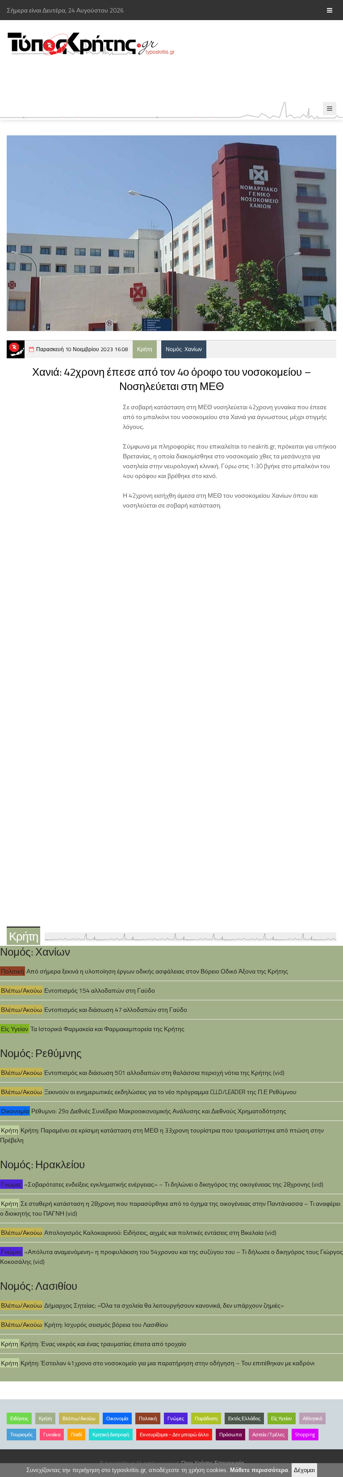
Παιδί (76, 1434)
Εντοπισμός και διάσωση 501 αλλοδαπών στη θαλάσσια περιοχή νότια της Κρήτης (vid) (164, 1072)
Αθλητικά (312, 1418)
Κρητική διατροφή (110, 1434)
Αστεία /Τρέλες (268, 1434)
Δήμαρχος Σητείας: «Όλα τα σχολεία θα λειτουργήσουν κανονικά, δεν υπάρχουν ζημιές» (164, 1305)
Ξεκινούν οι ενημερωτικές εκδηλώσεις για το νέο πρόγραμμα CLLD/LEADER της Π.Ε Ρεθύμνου (170, 1091)
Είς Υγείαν (14, 1028)
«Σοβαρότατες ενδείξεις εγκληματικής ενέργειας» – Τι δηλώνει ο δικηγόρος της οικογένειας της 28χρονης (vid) (173, 1184)
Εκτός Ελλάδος (244, 1418)
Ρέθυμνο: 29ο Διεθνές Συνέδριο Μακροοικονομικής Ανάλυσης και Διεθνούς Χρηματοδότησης (158, 1111)
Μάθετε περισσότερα (259, 1470)
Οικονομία (15, 1111)
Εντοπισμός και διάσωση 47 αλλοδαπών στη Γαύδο (115, 1009)
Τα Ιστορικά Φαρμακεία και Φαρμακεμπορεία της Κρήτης (107, 1028)
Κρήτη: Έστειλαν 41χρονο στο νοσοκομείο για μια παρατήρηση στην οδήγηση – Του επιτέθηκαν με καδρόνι (167, 1363)
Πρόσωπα (230, 1434)
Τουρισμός (21, 1434)
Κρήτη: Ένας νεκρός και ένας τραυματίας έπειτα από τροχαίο (103, 1343)
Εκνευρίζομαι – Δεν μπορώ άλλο (174, 1434)
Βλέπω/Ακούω (21, 990)
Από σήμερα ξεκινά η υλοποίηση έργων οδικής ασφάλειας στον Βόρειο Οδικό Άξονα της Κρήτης (157, 971)
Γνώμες (11, 1184)
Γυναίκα (51, 1434)
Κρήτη (144, 349)
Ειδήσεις (19, 1418)
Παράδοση (206, 1418)
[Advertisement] (162, 79)
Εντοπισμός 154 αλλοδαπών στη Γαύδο (99, 990)
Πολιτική (12, 971)
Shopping (305, 1434)
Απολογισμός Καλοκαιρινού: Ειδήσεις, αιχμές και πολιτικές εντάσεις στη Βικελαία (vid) (160, 1232)
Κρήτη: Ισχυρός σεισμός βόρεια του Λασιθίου (106, 1324)
